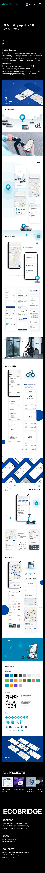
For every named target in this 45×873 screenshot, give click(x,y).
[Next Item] (37, 782)
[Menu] (40, 4)
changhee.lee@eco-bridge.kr (18, 852)
